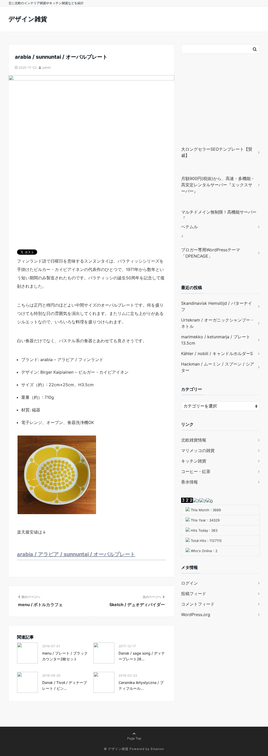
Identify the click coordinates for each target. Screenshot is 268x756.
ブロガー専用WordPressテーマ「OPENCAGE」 (210, 253)
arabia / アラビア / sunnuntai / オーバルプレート (76, 554)
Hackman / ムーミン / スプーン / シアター (217, 367)
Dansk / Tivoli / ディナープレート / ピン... (64, 685)
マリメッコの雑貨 (198, 450)
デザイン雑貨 (27, 19)
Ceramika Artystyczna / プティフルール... (141, 685)
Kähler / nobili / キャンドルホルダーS (217, 353)
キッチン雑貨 (193, 461)
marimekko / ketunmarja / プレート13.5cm (215, 340)
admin (46, 67)
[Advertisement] (214, 107)
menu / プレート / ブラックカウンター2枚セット (65, 656)
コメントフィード (198, 604)
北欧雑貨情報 (193, 440)
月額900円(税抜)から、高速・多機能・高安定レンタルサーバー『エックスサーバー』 (218, 185)
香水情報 (189, 482)
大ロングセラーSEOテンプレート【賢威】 (216, 152)
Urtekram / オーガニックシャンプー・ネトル (217, 323)
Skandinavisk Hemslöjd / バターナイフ (216, 306)
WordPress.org (195, 614)
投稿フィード (193, 593)
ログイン (189, 583)
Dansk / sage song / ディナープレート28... (142, 656)
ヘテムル (189, 226)
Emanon (157, 749)
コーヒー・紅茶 (195, 471)
